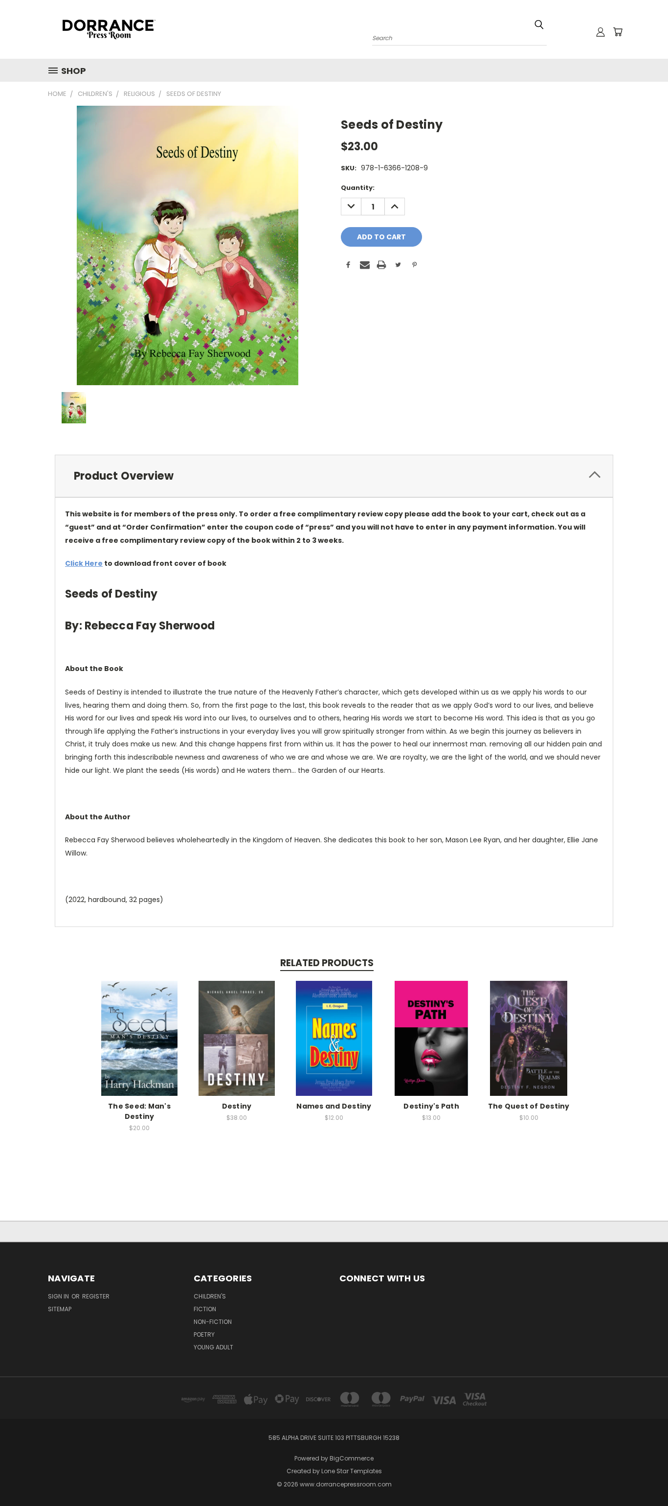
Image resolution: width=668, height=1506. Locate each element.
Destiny (237, 1106)
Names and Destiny (333, 1106)
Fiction (205, 1309)
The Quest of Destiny (529, 1106)
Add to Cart (139, 1046)
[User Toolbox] (600, 32)
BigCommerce (352, 1458)
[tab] (334, 476)
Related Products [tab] (327, 963)
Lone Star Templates (351, 1471)
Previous (642, 1475)
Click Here (84, 563)
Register (96, 1296)
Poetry (204, 1334)
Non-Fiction (213, 1322)
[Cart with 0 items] (618, 32)
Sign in (59, 1296)
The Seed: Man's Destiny (139, 1111)
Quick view (139, 1027)
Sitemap (59, 1309)
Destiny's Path (431, 1106)
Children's (210, 1296)
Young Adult (213, 1347)
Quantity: (358, 187)
